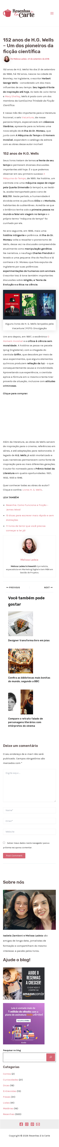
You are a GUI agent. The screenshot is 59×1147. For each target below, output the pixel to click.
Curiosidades (10, 1079)
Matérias (8, 1108)
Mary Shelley (12, 96)
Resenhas (8, 1114)
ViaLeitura (28, 117)
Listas (6, 1102)
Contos (7, 1073)
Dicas (6, 1085)
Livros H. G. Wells (32, 489)
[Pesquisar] (50, 1057)
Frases (7, 1096)
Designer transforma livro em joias (29, 640)
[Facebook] (21, 1124)
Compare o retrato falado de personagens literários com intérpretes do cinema (25, 722)
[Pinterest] (32, 1124)
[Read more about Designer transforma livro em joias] (20, 623)
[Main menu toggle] (52, 13)
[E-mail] (38, 1124)
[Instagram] (27, 1124)
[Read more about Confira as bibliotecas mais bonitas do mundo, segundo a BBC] (20, 660)
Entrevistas (9, 1091)
